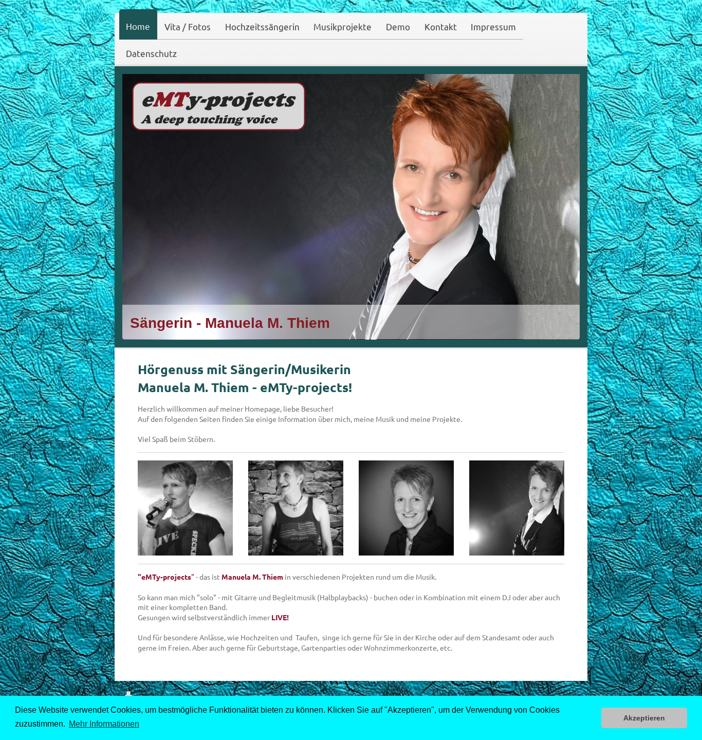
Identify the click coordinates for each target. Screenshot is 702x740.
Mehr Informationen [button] (104, 723)
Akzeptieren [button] (644, 718)
